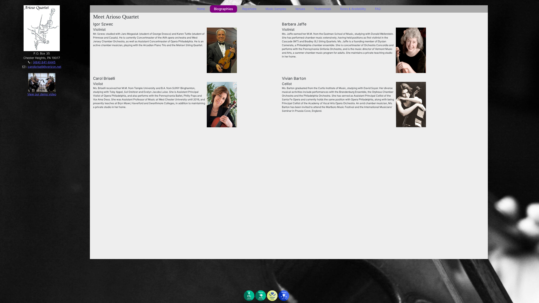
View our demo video (41, 94)
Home (201, 9)
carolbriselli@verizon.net (44, 66)
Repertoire (249, 9)
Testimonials (322, 9)
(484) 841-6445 (44, 62)
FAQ (378, 9)
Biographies (223, 9)
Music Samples (275, 9)
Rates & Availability (353, 9)
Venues (300, 9)
